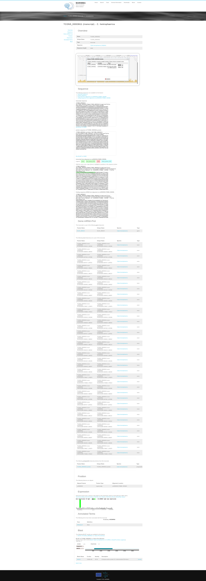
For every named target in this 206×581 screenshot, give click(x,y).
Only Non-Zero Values (99, 497)
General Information (116, 2)
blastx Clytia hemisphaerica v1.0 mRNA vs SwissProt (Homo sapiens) (107, 539)
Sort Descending (80, 497)
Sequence (70, 32)
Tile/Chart (108, 497)
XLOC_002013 (81, 230)
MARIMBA (81, 3)
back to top (79, 563)
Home (96, 2)
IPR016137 (80, 525)
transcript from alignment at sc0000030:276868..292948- (92, 96)
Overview (70, 30)
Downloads (126, 2)
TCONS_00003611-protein (84, 466)
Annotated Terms (68, 39)
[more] (139, 559)
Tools (107, 2)
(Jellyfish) (98, 45)
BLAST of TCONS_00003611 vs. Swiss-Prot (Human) (91, 535)
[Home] (69, 9)
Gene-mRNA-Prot (68, 34)
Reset (113, 497)
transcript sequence (83, 94)
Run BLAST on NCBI (81, 127)
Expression (70, 37)
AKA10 (79, 559)
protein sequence (82, 95)
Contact (139, 2)
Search (102, 2)
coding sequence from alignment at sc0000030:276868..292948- (94, 98)
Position (71, 36)
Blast (71, 41)
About (133, 2)
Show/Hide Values (120, 497)
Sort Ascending (89, 497)
